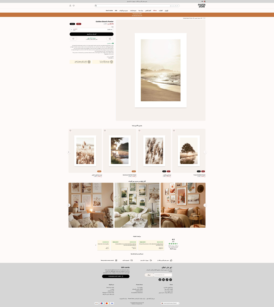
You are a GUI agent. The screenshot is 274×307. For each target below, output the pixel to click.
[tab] (73, 6)
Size (113, 27)
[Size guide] (110, 38)
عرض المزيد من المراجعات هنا (137, 253)
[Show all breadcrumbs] (204, 18)
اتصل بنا (112, 289)
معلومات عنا (140, 287)
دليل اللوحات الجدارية (168, 287)
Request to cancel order (108, 292)
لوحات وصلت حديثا (169, 291)
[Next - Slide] (68, 152)
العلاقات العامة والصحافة (137, 289)
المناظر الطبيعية (197, 18)
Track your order (110, 287)
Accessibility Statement (137, 292)
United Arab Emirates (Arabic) (170, 303)
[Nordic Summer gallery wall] (137, 205)
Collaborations (139, 291)
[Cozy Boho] (90, 205)
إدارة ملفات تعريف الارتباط (108, 294)
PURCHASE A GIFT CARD (114, 276)
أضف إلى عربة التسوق (91, 34)
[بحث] (96, 5)
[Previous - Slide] (205, 152)
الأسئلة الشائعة (111, 291)
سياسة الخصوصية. (123, 298)
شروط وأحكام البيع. (150, 298)
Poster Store (140, 302)
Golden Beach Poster (188, 18)
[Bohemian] (183, 205)
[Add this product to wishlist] (73, 38)
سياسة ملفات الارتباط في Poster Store (136, 298)
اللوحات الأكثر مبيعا (169, 289)
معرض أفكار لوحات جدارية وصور (166, 292)
